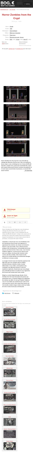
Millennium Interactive (15, 33)
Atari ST (25, 39)
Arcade (11, 26)
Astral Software (13, 31)
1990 (11, 28)
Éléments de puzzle (14, 37)
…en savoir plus (28, 170)
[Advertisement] (16, 68)
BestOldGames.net (4, 9)
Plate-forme (12, 35)
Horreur (22, 37)
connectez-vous (19, 48)
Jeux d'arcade (12, 9)
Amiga (17, 39)
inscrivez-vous (12, 48)
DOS (11, 39)
